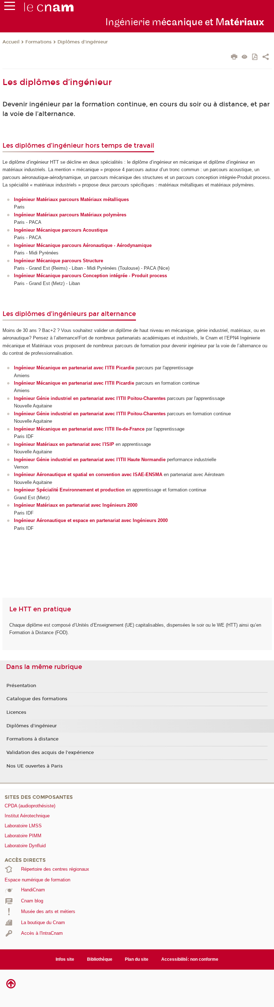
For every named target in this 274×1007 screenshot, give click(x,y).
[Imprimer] (234, 57)
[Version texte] (245, 57)
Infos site (65, 959)
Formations (38, 42)
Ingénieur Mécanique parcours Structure (58, 260)
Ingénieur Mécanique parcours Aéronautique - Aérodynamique (83, 245)
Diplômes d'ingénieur (82, 42)
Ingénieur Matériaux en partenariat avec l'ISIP (64, 444)
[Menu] (9, 7)
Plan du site (136, 959)
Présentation (21, 686)
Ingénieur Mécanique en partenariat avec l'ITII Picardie (74, 383)
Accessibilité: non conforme (189, 959)
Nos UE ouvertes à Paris (34, 766)
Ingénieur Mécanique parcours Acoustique (61, 230)
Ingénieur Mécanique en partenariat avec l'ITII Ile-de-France (79, 429)
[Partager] (266, 57)
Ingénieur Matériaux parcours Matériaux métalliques (71, 199)
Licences (16, 712)
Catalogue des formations (36, 699)
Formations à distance (32, 739)
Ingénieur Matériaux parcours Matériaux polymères (70, 214)
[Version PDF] (255, 57)
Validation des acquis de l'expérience (50, 752)
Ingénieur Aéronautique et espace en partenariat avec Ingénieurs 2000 (91, 520)
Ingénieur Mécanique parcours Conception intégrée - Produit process (90, 275)
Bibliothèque (99, 959)
